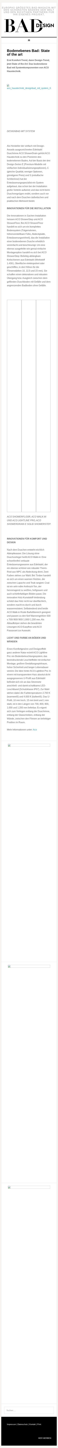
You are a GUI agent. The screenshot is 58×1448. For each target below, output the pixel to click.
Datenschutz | (23, 1424)
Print (39, 1424)
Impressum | (12, 1424)
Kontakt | (33, 1424)
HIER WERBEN (44, 1438)
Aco (35, 729)
